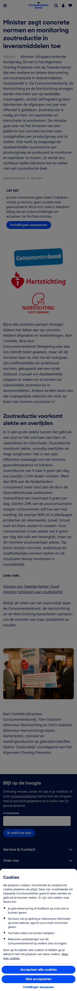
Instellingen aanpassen (38, 987)
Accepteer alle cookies (38, 970)
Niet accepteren (39, 979)
